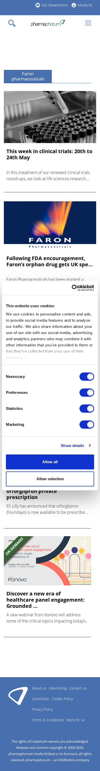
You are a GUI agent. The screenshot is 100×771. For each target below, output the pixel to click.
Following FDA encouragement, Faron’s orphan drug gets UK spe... (49, 261)
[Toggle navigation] (13, 23)
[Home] (47, 23)
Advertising (57, 688)
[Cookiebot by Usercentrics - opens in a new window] (72, 288)
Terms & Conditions (48, 719)
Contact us (77, 688)
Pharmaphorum (18, 695)
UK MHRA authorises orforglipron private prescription (32, 491)
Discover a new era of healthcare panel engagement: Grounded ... (45, 600)
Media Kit (85, 5)
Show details (72, 445)
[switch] (86, 392)
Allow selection (50, 479)
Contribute (40, 698)
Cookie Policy (62, 698)
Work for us (75, 719)
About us (39, 688)
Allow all (50, 462)
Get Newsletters (55, 5)
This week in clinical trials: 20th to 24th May (49, 154)
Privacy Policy (42, 709)
